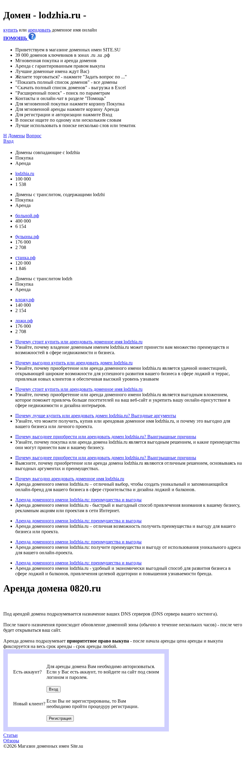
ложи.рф (24, 320)
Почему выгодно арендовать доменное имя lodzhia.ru (69, 478)
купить (10, 29)
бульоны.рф (27, 236)
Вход (8, 141)
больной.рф (27, 215)
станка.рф (25, 257)
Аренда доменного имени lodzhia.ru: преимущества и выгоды (78, 499)
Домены (16, 135)
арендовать (39, 29)
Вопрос (33, 135)
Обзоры (11, 740)
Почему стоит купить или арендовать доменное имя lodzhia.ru (78, 341)
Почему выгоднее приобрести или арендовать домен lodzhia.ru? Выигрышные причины (105, 436)
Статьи (10, 735)
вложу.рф (24, 299)
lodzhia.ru (24, 173)
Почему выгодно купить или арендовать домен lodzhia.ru (74, 362)
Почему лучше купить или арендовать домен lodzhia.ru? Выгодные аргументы (95, 415)
